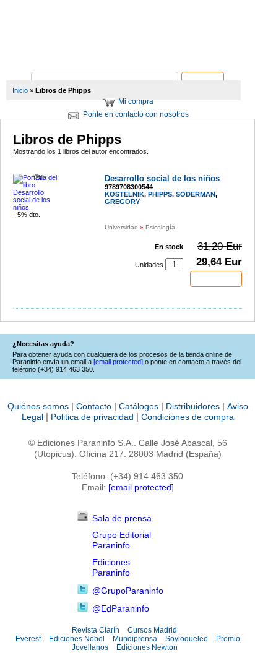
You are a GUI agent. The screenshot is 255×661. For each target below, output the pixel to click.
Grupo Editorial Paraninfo (121, 540)
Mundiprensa (135, 638)
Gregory (122, 201)
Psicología (160, 227)
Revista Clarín (95, 630)
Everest (28, 638)
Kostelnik (124, 194)
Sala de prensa (122, 518)
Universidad (121, 227)
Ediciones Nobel (77, 638)
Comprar (216, 279)
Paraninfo (127, 53)
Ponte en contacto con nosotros (136, 114)
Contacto (93, 406)
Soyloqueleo (186, 638)
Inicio (20, 90)
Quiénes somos (38, 406)
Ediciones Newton (147, 647)
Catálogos (138, 406)
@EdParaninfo (120, 608)
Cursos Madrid (152, 630)
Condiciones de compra (187, 417)
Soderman (195, 194)
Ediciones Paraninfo (111, 567)
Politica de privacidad (92, 417)
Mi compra (135, 101)
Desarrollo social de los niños (162, 178)
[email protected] (141, 487)
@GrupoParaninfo (127, 590)
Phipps (160, 194)
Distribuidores (193, 406)
